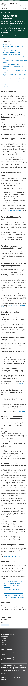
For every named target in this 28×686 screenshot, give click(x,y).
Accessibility (4, 636)
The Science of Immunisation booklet (13, 595)
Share (16, 36)
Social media (4, 644)
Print (10, 36)
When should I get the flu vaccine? (12, 54)
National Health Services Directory (12, 556)
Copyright (3, 638)
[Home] (14, 3)
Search (24, 8)
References (6, 86)
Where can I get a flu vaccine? (11, 82)
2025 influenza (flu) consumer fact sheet (14, 597)
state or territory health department (13, 210)
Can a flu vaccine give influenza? (11, 64)
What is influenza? (7, 44)
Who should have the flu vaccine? (11, 52)
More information (7, 84)
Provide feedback (7, 658)
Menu (5, 8)
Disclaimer (4, 640)
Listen (4, 36)
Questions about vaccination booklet (13, 593)
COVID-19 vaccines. (20, 411)
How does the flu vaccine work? (11, 50)
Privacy (3, 642)
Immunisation (5, 624)
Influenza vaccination (8, 12)
